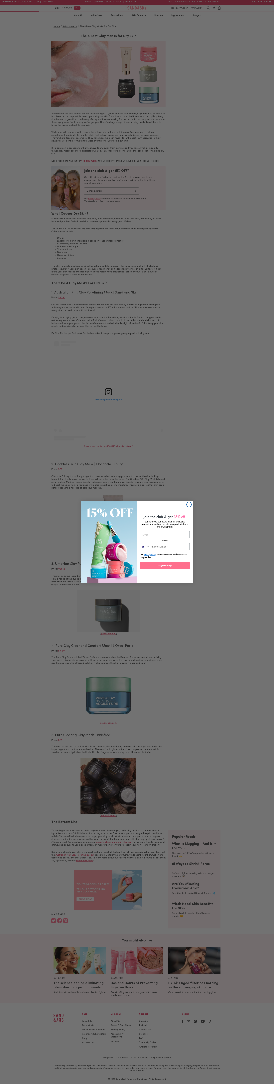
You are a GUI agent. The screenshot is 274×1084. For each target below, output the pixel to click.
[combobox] (144, 546)
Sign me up (165, 565)
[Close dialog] (189, 504)
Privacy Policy (150, 554)
